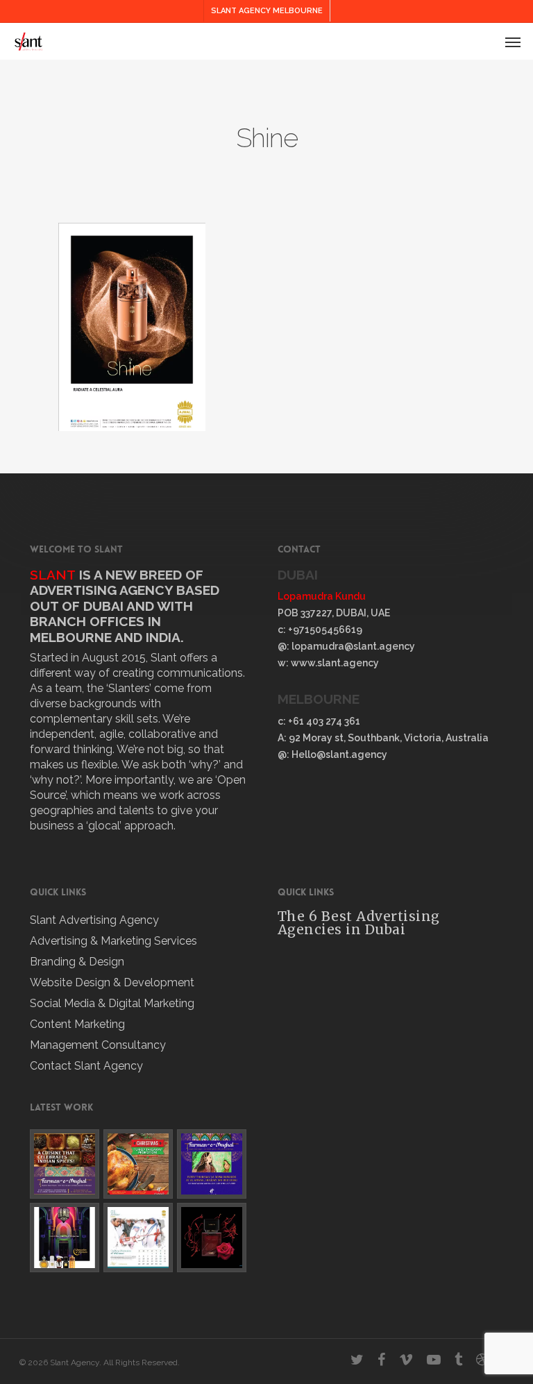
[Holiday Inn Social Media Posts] (64, 1164)
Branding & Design (77, 961)
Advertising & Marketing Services (113, 940)
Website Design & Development (112, 982)
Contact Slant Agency (86, 1065)
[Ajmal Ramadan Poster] (64, 1237)
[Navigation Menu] (513, 42)
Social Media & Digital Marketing (112, 1003)
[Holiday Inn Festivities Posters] (138, 1164)
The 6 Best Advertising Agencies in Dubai (359, 923)
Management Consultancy (98, 1045)
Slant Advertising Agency (94, 920)
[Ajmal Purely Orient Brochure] (211, 1237)
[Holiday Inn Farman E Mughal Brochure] (211, 1164)
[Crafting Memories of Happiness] (138, 1237)
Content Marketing (77, 1024)
